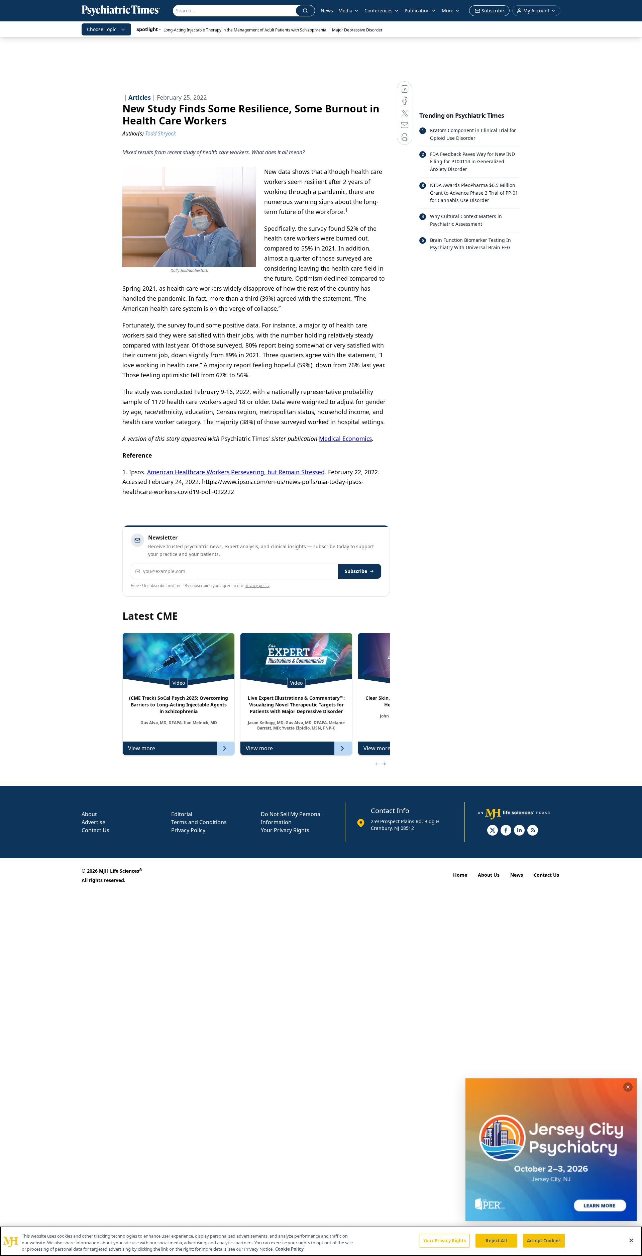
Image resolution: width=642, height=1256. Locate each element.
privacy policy (257, 585)
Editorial (181, 814)
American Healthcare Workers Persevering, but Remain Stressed (236, 472)
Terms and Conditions (199, 822)
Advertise (93, 822)
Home (460, 875)
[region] (321, 1241)
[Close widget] (628, 1087)
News (327, 10)
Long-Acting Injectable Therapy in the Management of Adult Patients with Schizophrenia (245, 30)
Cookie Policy (289, 1249)
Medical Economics (345, 438)
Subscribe (356, 571)
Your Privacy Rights (285, 830)
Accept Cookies (543, 1240)
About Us (489, 875)
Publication (417, 10)
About (89, 814)
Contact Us (95, 830)
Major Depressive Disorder (357, 30)
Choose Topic (101, 29)
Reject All (496, 1240)
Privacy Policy (188, 830)
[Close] (631, 1240)
